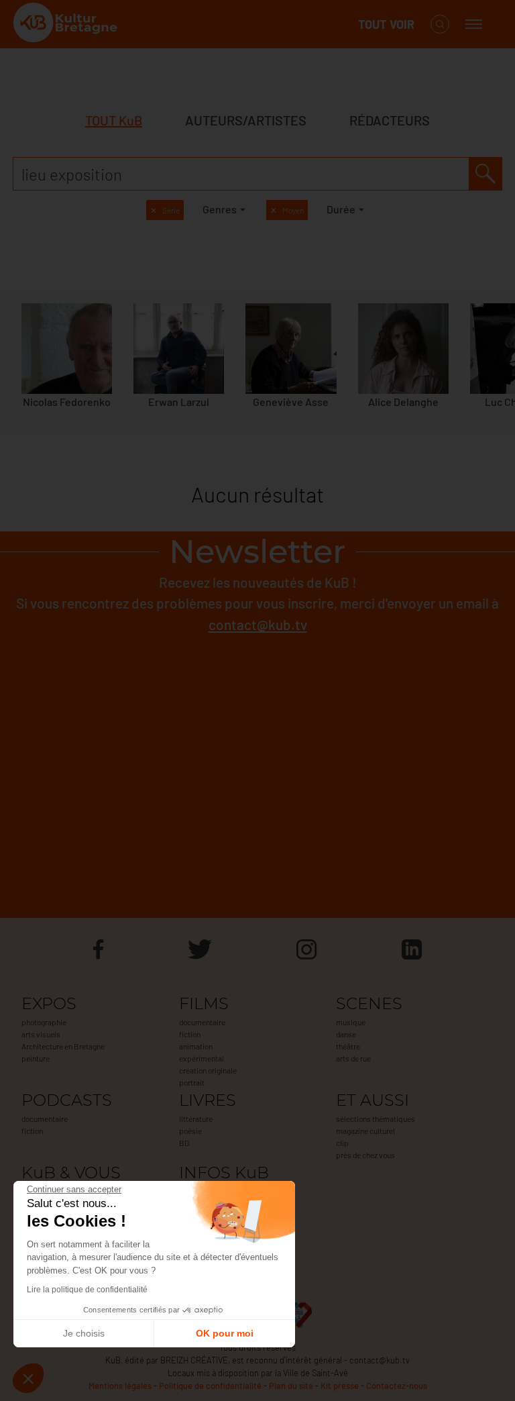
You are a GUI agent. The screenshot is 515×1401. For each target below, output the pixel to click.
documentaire (202, 1022)
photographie (43, 1022)
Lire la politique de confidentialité (87, 1289)
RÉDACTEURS (389, 120)
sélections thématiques (375, 1118)
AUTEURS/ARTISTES (245, 120)
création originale (208, 1070)
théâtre (348, 1046)
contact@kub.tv (258, 624)
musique (350, 1022)
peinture (35, 1058)
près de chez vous (365, 1154)
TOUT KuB (113, 120)
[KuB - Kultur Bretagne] (67, 24)
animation (196, 1046)
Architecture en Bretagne (63, 1046)
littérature (196, 1118)
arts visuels (40, 1034)
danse (346, 1034)
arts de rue (353, 1058)
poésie (190, 1130)
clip (342, 1142)
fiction (190, 1034)
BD (184, 1142)
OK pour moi (224, 1333)
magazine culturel (365, 1130)
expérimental (201, 1058)
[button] (28, 1378)
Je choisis (84, 1333)
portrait (192, 1082)
